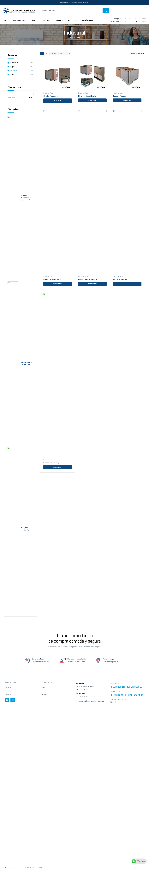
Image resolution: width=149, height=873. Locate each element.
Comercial (14, 63)
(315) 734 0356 (140, 19)
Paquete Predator (119, 96)
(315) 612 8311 (127, 19)
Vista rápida (53, 105)
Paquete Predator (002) (52, 280)
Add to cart (92, 100)
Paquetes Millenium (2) (51, 463)
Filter (31, 97)
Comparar (65, 105)
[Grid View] (42, 53)
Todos (52, 93)
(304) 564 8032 (140, 22)
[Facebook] (7, 700)
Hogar (12, 67)
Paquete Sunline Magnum (87, 280)
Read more (57, 100)
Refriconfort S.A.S (36, 868)
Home (71, 37)
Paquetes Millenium (120, 280)
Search (106, 10)
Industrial (46, 93)
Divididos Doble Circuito (87, 96)
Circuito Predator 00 (51, 96)
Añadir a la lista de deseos (71, 62)
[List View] (46, 53)
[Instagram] (12, 700)
